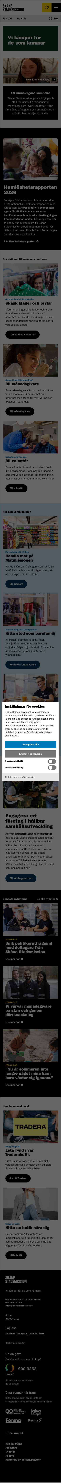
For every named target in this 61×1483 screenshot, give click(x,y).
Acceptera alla (30, 744)
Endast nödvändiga (30, 753)
